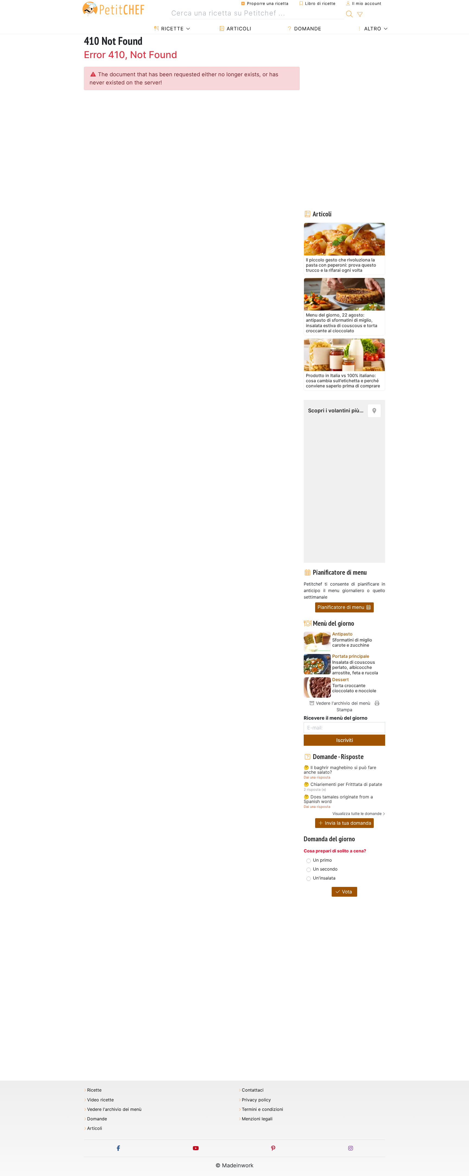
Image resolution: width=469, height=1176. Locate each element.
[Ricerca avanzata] (360, 14)
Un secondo (325, 869)
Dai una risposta (317, 777)
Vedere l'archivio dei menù (342, 703)
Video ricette (100, 1099)
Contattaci (253, 1090)
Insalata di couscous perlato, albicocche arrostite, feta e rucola (355, 667)
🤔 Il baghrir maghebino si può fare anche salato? (340, 770)
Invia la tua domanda (347, 823)
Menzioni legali (257, 1118)
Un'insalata (324, 878)
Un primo (322, 860)
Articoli (238, 28)
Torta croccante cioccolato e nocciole (354, 688)
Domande (307, 28)
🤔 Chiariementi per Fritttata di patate (343, 784)
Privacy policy (256, 1099)
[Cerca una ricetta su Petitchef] (349, 13)
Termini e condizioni (262, 1109)
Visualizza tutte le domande (357, 813)
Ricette (172, 28)
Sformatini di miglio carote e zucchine (352, 642)
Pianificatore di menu (342, 607)
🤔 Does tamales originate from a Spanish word (338, 799)
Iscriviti (344, 740)
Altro (372, 28)
